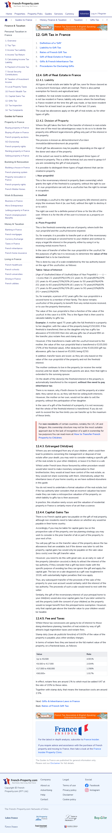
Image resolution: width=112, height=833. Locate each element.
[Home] (6, 20)
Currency (69, 13)
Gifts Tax (94, 20)
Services (58, 13)
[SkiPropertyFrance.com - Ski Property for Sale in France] (41, 817)
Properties (19, 13)
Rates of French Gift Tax (53, 52)
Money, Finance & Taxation (53, 20)
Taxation (78, 20)
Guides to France (23, 20)
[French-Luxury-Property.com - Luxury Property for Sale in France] (71, 817)
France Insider (91, 739)
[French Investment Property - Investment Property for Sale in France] (41, 826)
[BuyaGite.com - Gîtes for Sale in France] (100, 818)
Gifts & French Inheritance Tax (56, 61)
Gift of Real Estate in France (55, 56)
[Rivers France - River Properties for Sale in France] (11, 826)
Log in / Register (98, 13)
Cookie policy (69, 799)
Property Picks (35, 13)
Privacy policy (69, 790)
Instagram (95, 790)
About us (45, 785)
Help (42, 794)
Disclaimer (55, 763)
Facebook (95, 785)
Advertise (84, 13)
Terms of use (69, 785)
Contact (44, 799)
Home (9, 13)
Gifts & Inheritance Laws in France (61, 701)
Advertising (46, 790)
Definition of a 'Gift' (51, 43)
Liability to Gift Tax (50, 47)
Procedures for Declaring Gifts (57, 66)
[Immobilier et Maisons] (71, 826)
